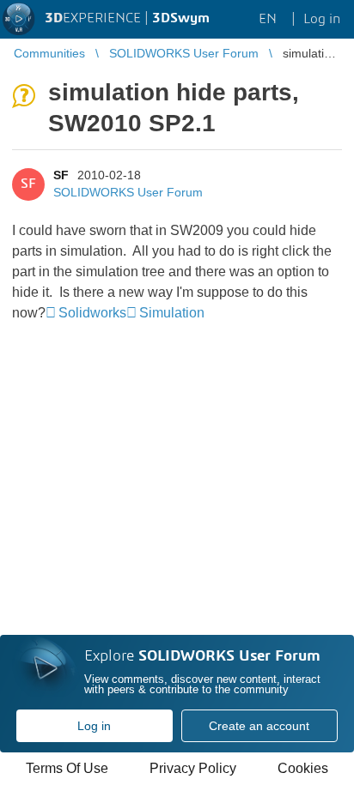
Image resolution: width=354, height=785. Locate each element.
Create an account (259, 726)
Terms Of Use (67, 768)
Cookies (303, 768)
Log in (94, 726)
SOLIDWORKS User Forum (128, 192)
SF (61, 175)
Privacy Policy (193, 768)
